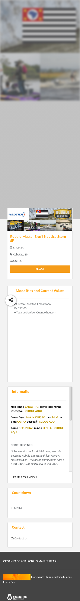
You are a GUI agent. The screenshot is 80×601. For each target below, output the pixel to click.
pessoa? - (32, 421)
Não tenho (17, 407)
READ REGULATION (25, 477)
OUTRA (21, 421)
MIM (55, 417)
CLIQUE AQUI (33, 411)
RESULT (39, 269)
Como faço (17, 417)
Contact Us (21, 538)
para (48, 417)
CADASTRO (31, 407)
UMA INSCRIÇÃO (35, 417)
